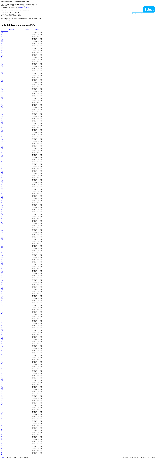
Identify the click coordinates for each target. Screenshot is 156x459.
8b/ (2, 268)
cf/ (1, 373)
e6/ (1, 414)
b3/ (2, 330)
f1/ (1, 432)
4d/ (2, 163)
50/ (2, 168)
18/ (2, 72)
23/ (2, 91)
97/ (2, 288)
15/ (2, 68)
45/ (2, 148)
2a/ (1, 102)
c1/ (1, 354)
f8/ (1, 443)
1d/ (2, 81)
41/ (2, 141)
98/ (2, 289)
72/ (2, 227)
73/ (2, 229)
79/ (2, 239)
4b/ (2, 159)
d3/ (2, 380)
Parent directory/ (5, 31)
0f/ (1, 57)
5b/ (2, 188)
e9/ (1, 420)
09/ (2, 47)
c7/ (1, 359)
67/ (2, 209)
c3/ (1, 357)
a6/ (1, 313)
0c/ (1, 52)
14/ (2, 66)
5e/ (1, 193)
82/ (2, 256)
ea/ (1, 421)
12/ (2, 63)
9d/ (2, 298)
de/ (1, 400)
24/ (2, 93)
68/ (2, 211)
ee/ (1, 427)
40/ (2, 140)
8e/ (1, 273)
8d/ (2, 272)
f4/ (1, 438)
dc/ (1, 397)
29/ (2, 100)
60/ (2, 197)
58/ (2, 182)
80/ (2, 252)
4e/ (1, 164)
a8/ (1, 316)
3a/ (1, 129)
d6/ (2, 386)
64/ (2, 204)
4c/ (1, 161)
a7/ (1, 314)
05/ (2, 41)
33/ (2, 118)
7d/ (2, 247)
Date (36, 29)
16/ (2, 70)
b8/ (2, 339)
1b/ (2, 77)
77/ (2, 236)
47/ (2, 152)
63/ (2, 202)
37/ (2, 123)
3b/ (2, 131)
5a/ (1, 186)
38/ (2, 125)
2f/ (1, 111)
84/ (2, 259)
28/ (2, 98)
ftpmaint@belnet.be (24, 7)
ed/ (1, 425)
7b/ (2, 243)
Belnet (2, 457)
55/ (2, 177)
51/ (2, 170)
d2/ (2, 379)
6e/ (1, 220)
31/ (2, 115)
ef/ (1, 429)
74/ (2, 231)
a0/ (1, 304)
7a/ (1, 241)
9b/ (2, 295)
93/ (2, 281)
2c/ (1, 106)
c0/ (1, 352)
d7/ (2, 388)
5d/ (2, 191)
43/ (2, 145)
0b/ (2, 50)
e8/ (1, 418)
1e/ (1, 82)
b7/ (2, 338)
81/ (2, 254)
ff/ (1, 454)
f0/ (1, 430)
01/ (2, 34)
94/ (2, 282)
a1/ (1, 305)
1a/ (1, 75)
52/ (2, 172)
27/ (2, 97)
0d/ (2, 54)
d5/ (2, 384)
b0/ (2, 325)
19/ (2, 73)
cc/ (1, 368)
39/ (2, 127)
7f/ (1, 250)
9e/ (1, 300)
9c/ (1, 297)
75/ (2, 232)
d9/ (2, 391)
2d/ (2, 107)
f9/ (1, 445)
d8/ (2, 389)
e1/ (1, 405)
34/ (2, 120)
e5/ (1, 413)
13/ (2, 65)
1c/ (1, 79)
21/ (2, 88)
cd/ (1, 370)
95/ (2, 284)
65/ (2, 206)
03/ (2, 38)
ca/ (1, 364)
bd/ (2, 347)
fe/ (1, 452)
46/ (2, 150)
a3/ (1, 309)
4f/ (1, 166)
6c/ (1, 216)
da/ (1, 393)
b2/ (2, 329)
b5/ (2, 334)
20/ (2, 86)
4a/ (1, 157)
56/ (2, 179)
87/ (2, 263)
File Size (27, 29)
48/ (2, 154)
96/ (2, 286)
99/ (2, 291)
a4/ (1, 311)
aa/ (1, 320)
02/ (2, 36)
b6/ (2, 336)
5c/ (1, 189)
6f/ (1, 222)
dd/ (2, 398)
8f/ (1, 275)
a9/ (1, 318)
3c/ (1, 132)
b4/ (2, 332)
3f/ (1, 138)
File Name (11, 29)
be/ (1, 348)
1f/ (1, 84)
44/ (2, 147)
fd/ (1, 450)
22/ (2, 90)
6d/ (2, 218)
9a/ (1, 293)
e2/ (1, 407)
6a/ (1, 213)
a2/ (1, 307)
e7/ (1, 416)
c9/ (1, 363)
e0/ (1, 404)
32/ (2, 116)
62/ (2, 200)
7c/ (1, 245)
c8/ (1, 361)
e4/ (1, 411)
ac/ (1, 322)
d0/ (2, 375)
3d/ (2, 134)
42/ (2, 143)
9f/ (1, 302)
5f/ (1, 195)
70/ (2, 223)
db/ (2, 395)
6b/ (2, 214)
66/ (2, 207)
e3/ (1, 409)
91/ (2, 279)
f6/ (1, 439)
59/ (2, 184)
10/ (2, 59)
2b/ (2, 104)
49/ (2, 156)
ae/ (1, 323)
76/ (2, 234)
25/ (2, 95)
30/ (2, 113)
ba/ (1, 343)
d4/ (2, 382)
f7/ (1, 441)
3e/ (1, 136)
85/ (2, 261)
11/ (1, 61)
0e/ (1, 56)
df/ (1, 402)
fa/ (1, 446)
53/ (2, 173)
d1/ (2, 377)
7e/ (1, 248)
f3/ (1, 436)
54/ (2, 175)
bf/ (1, 350)
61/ (2, 198)
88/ (2, 264)
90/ (2, 277)
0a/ (1, 48)
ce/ (1, 372)
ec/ (1, 423)
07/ (2, 43)
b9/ (2, 341)
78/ (2, 238)
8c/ (1, 270)
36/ (2, 122)
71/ (2, 225)
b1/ (2, 327)
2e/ (1, 109)
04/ (2, 40)
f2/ (1, 434)
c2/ (1, 355)
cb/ (1, 366)
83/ (2, 257)
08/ (2, 45)
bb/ (2, 345)
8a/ (1, 266)
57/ (2, 181)
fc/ (1, 448)
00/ (2, 32)
